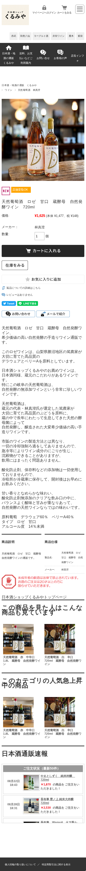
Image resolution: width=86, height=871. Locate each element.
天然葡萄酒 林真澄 (29, 90)
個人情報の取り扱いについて (20, 864)
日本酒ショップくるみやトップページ (34, 597)
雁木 (71, 36)
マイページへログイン (44, 12)
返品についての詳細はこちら (23, 287)
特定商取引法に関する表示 (56, 864)
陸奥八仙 (25, 36)
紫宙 (80, 36)
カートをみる (64, 12)
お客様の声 (60, 58)
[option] (22, 645)
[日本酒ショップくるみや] (15, 24)
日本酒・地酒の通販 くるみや (9, 58)
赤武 (13, 36)
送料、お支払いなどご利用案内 (25, 58)
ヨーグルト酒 (41, 36)
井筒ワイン (58, 36)
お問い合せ (43, 58)
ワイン (8, 90)
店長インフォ (77, 58)
